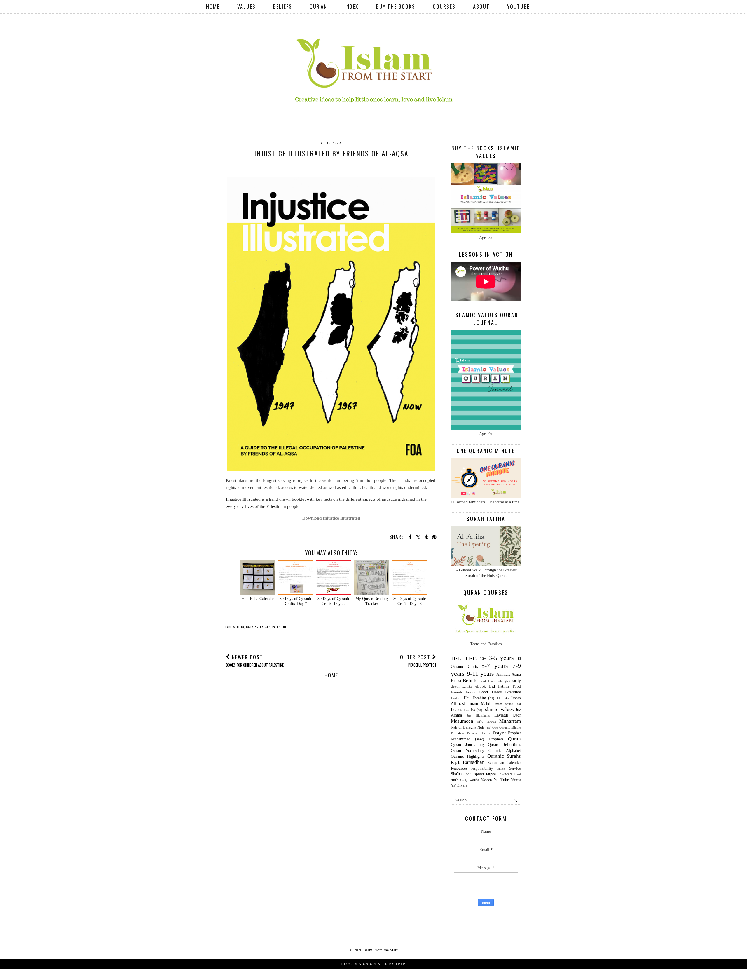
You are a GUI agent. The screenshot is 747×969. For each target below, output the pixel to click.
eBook (480, 686)
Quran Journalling (467, 745)
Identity (503, 698)
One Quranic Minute (506, 727)
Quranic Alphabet (504, 750)
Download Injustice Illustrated (331, 517)
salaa (501, 768)
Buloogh (502, 681)
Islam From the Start (380, 950)
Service (515, 768)
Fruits (470, 692)
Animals (503, 674)
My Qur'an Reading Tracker (371, 601)
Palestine (279, 627)
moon (491, 721)
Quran (514, 739)
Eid (492, 686)
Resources (459, 768)
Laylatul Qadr (507, 715)
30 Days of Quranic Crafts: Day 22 (333, 601)
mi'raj (480, 721)
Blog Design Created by (373, 963)
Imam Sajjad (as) (507, 703)
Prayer (499, 733)
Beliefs (282, 6)
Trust (517, 774)
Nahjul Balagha (463, 727)
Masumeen (462, 721)
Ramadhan (474, 762)
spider (479, 774)
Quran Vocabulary (467, 750)
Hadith (456, 698)
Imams (456, 709)
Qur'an (318, 6)
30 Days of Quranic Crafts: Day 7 (296, 601)
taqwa (491, 774)
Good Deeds (490, 692)
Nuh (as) (484, 727)
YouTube (518, 6)
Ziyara (462, 785)
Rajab (455, 762)
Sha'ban (457, 774)
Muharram (510, 721)
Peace (486, 733)
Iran (466, 710)
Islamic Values (498, 709)
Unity (464, 780)
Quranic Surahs (504, 756)
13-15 (249, 627)
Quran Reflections (504, 745)
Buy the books (395, 6)
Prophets (496, 739)
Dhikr (467, 686)
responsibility (482, 768)
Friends (456, 692)
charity (515, 681)
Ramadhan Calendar (504, 763)
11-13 (240, 627)
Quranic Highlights (467, 756)
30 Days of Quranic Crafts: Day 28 (409, 601)
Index (352, 6)
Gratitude (513, 692)
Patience (473, 733)
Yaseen (486, 780)
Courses (444, 6)
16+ (483, 658)
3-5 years (501, 657)
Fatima (503, 686)
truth (454, 780)
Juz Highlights (478, 715)
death (455, 686)
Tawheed (505, 774)
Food (517, 686)
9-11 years (262, 627)
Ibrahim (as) (484, 698)
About (481, 6)
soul (469, 774)
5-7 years (494, 665)
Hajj (467, 698)
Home (213, 6)
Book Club (487, 681)
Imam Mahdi (479, 703)
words (474, 780)
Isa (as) (476, 710)
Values (246, 6)
